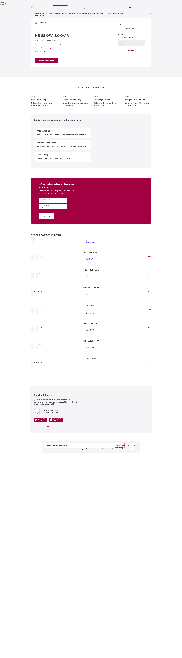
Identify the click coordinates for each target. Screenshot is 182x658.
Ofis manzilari (102, 8)
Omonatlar (56, 13)
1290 (136, 8)
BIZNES (72, 8)
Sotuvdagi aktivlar (92, 13)
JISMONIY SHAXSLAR (60, 8)
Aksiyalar (107, 13)
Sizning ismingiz (45, 199)
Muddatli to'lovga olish (47, 60)
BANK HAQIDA (82, 8)
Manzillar (131, 51)
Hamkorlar (38, 13)
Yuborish (46, 216)
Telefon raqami (44, 205)
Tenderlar (120, 13)
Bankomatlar (123, 8)
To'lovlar (50, 13)
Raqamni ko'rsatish (131, 28)
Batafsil (48, 426)
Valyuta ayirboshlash (80, 13)
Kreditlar (63, 13)
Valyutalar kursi (112, 8)
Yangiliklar (114, 13)
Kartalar (44, 13)
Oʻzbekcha (145, 8)
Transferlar (69, 13)
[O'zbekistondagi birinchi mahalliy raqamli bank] (40, 7)
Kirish (149, 13)
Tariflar (101, 13)
